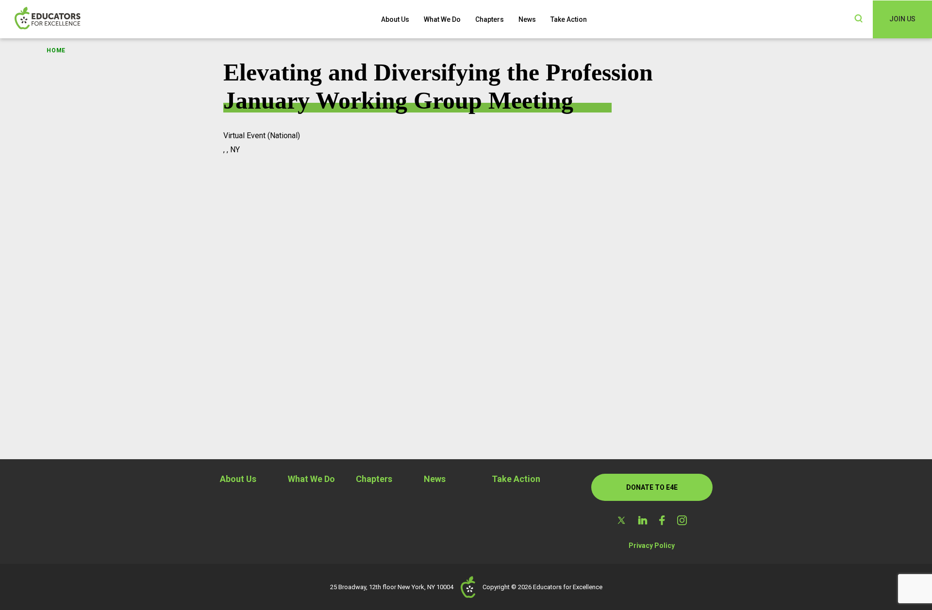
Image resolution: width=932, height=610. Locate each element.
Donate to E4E (652, 487)
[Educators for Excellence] (63, 19)
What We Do (442, 19)
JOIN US (902, 19)
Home (56, 50)
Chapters (489, 19)
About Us (395, 19)
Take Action (568, 19)
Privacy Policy (652, 545)
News (527, 19)
